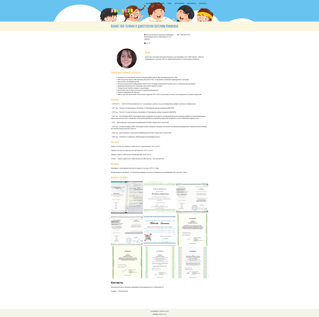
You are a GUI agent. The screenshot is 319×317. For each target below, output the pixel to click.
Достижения (179, 3)
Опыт (169, 3)
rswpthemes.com (162, 314)
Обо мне (149, 3)
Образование (159, 3)
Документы (191, 3)
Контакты (203, 3)
